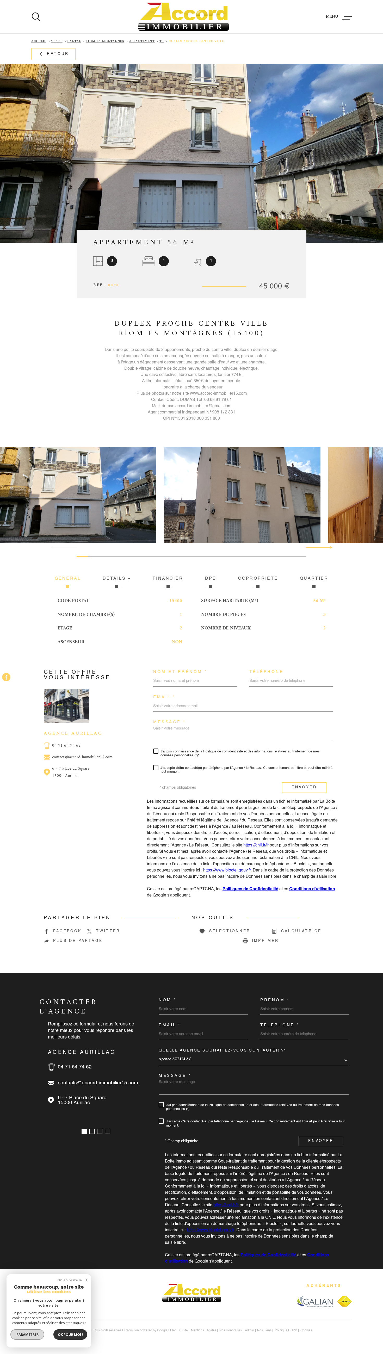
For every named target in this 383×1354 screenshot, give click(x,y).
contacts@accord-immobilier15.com (82, 757)
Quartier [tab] (314, 579)
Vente (57, 41)
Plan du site (179, 1330)
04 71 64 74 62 (66, 745)
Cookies (306, 1330)
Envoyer (304, 787)
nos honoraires (230, 1330)
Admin (249, 1330)
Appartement (142, 41)
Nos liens (264, 1330)
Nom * (168, 1000)
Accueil (38, 41)
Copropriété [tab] (258, 579)
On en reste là (69, 1280)
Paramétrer (27, 1334)
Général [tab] (68, 579)
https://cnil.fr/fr (256, 845)
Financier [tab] (168, 579)
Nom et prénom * (180, 672)
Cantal (74, 41)
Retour (58, 54)
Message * (169, 722)
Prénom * (275, 1000)
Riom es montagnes (105, 41)
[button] (328, 547)
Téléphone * (280, 1025)
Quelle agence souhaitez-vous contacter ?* (222, 1050)
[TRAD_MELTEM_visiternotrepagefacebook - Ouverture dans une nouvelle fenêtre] (6, 677)
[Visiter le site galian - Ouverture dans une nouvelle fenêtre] (314, 1301)
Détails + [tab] (117, 579)
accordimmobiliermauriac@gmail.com (100, 1082)
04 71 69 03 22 (75, 1067)
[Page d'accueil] (183, 17)
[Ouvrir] (36, 16)
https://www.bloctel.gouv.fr (227, 870)
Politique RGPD (286, 1330)
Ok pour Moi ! (70, 1334)
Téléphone (266, 672)
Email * (164, 697)
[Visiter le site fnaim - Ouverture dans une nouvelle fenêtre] (344, 1301)
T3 (161, 41)
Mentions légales (203, 1330)
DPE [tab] (211, 579)
